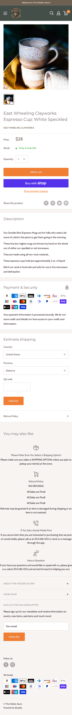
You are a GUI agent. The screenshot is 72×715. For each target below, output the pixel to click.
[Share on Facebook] (46, 203)
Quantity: (8, 159)
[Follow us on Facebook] (5, 664)
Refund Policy (10, 416)
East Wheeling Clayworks (18, 127)
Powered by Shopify (12, 707)
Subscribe (14, 636)
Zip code (7, 379)
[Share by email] (66, 203)
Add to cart (36, 172)
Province (8, 363)
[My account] (58, 13)
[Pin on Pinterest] (52, 203)
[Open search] (52, 13)
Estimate (13, 400)
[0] (65, 13)
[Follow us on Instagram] (12, 664)
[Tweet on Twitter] (59, 203)
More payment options (36, 191)
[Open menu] (5, 13)
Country (7, 346)
